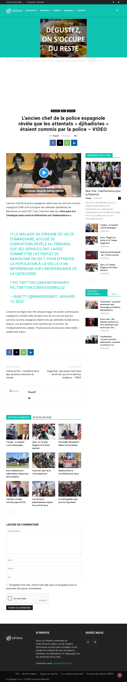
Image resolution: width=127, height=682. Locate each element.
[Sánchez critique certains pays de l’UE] (17, 489)
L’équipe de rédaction (49, 673)
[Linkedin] (74, 143)
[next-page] (13, 511)
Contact (81, 10)
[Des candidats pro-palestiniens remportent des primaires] (17, 460)
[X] (118, 2)
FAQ (17, 673)
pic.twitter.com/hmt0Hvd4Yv (41, 282)
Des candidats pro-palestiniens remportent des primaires (17, 473)
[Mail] (30, 398)
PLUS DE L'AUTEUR (42, 417)
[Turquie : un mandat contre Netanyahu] (17, 431)
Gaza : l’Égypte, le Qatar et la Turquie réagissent (108, 240)
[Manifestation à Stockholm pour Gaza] (69, 460)
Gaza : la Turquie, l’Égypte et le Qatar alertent (41, 445)
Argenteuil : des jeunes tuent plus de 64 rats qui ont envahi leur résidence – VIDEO (64, 374)
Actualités (31, 10)
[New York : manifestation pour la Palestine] (103, 174)
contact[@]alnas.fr (62, 663)
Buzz (29, 60)
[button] (117, 10)
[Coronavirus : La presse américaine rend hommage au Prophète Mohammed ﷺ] (91, 304)
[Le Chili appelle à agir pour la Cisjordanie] (69, 489)
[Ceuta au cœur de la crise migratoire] (43, 460)
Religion (44, 10)
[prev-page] (8, 511)
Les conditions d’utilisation (72, 673)
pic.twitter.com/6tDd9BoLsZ (37, 287)
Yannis (88, 198)
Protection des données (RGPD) (99, 673)
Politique (71, 111)
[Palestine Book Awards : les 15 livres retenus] (91, 255)
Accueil (9, 60)
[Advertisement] (63, 85)
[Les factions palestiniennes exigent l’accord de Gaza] (43, 489)
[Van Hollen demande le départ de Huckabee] (69, 431)
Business (68, 10)
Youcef (56, 136)
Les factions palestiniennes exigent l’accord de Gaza (42, 502)
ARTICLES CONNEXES (18, 417)
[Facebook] (113, 2)
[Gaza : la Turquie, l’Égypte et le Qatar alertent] (43, 431)
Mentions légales (29, 673)
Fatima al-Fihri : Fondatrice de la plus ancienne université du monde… (22, 374)
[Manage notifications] (119, 675)
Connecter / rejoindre (35, 2)
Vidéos (56, 10)
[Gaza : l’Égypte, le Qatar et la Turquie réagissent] (91, 240)
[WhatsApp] (67, 143)
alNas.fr (20, 679)
